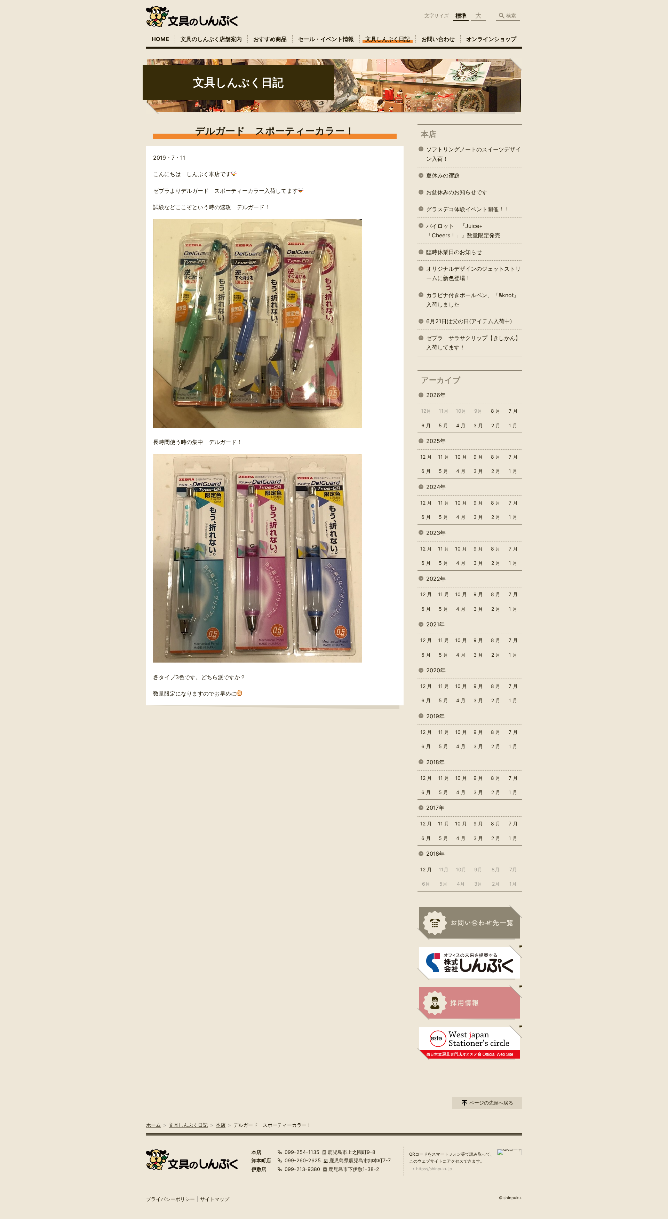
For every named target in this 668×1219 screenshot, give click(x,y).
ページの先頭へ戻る (491, 1103)
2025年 (436, 440)
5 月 (443, 425)
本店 (428, 133)
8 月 (495, 411)
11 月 (443, 457)
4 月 (461, 425)
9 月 (478, 457)
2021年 (435, 624)
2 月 (495, 425)
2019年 (435, 716)
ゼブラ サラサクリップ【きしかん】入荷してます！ (473, 342)
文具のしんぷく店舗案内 (211, 38)
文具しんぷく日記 (387, 38)
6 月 (426, 425)
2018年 (435, 762)
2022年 (436, 578)
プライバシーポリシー (170, 1199)
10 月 (461, 457)
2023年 (436, 532)
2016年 (435, 853)
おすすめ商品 (270, 38)
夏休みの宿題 (443, 175)
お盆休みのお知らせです (456, 192)
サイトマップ (214, 1199)
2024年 (436, 486)
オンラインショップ (491, 38)
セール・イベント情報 (326, 38)
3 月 (478, 425)
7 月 (513, 411)
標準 (461, 15)
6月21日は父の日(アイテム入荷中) (469, 321)
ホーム (153, 1125)
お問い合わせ (438, 38)
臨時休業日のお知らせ (454, 251)
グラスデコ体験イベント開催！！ (468, 209)
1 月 (513, 425)
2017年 (435, 807)
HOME (160, 38)
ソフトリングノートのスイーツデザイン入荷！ (473, 154)
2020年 (436, 670)
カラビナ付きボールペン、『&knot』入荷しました (472, 300)
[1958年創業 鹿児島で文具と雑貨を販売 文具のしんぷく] (192, 16)
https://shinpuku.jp (434, 1168)
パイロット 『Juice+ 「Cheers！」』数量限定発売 (463, 230)
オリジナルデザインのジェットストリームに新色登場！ (473, 273)
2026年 (436, 394)
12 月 (426, 457)
